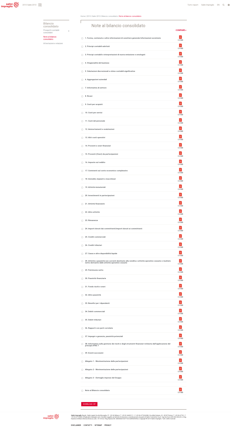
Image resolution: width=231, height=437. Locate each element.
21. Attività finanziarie (95, 204)
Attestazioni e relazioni (53, 43)
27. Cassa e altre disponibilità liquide (101, 253)
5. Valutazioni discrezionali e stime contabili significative (110, 71)
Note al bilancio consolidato (49, 38)
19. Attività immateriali (95, 187)
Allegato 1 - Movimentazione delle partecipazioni (106, 361)
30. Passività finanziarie (95, 278)
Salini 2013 (96, 16)
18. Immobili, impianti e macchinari (100, 179)
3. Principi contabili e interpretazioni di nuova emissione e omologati (115, 55)
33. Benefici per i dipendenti (97, 303)
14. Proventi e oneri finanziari (98, 146)
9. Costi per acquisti (94, 104)
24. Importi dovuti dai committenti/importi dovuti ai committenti (113, 229)
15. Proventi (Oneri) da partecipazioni (101, 154)
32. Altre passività (93, 295)
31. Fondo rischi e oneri (95, 287)
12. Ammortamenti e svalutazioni (99, 129)
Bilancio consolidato (110, 16)
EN (218, 5)
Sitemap (98, 425)
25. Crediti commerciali (95, 237)
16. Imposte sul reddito (95, 162)
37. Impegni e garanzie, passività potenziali (104, 336)
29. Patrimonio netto (94, 270)
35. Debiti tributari (93, 320)
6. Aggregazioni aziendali (96, 79)
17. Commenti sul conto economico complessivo (106, 171)
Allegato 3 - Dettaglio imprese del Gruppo (103, 378)
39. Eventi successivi (94, 353)
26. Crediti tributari (93, 245)
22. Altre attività (92, 212)
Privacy (107, 425)
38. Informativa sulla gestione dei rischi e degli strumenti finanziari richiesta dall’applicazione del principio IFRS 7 (127, 345)
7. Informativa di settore (95, 88)
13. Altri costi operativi (95, 137)
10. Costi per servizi (93, 113)
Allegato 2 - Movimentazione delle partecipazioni (106, 369)
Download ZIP (89, 404)
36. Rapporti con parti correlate (99, 328)
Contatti (87, 425)
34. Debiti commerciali (95, 311)
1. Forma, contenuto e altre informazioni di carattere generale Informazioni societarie (123, 38)
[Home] (10, 5)
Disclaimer (76, 425)
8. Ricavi (88, 96)
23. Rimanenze (91, 220)
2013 (89, 16)
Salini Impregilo (207, 5)
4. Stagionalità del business (97, 63)
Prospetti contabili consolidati (51, 31)
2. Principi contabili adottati (97, 46)
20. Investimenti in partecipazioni (99, 195)
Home (83, 16)
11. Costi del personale (95, 121)
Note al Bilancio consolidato (97, 390)
